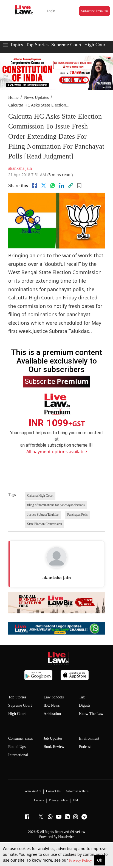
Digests (84, 705)
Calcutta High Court (40, 496)
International (18, 755)
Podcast (85, 747)
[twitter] (43, 185)
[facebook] (34, 185)
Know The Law (91, 714)
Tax (82, 697)
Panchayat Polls (77, 515)
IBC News (52, 705)
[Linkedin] (61, 185)
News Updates (36, 97)
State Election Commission (44, 524)
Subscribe (57, 381)
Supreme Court (66, 44)
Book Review (54, 747)
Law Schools (54, 697)
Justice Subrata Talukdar (43, 515)
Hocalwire (66, 837)
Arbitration (52, 714)
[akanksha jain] (56, 557)
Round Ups (17, 747)
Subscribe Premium (94, 11)
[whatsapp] (52, 185)
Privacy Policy (81, 860)
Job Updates (53, 738)
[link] (70, 185)
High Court (95, 44)
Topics (16, 44)
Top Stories (37, 44)
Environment (89, 738)
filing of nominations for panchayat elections (56, 505)
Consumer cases (20, 738)
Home (13, 97)
